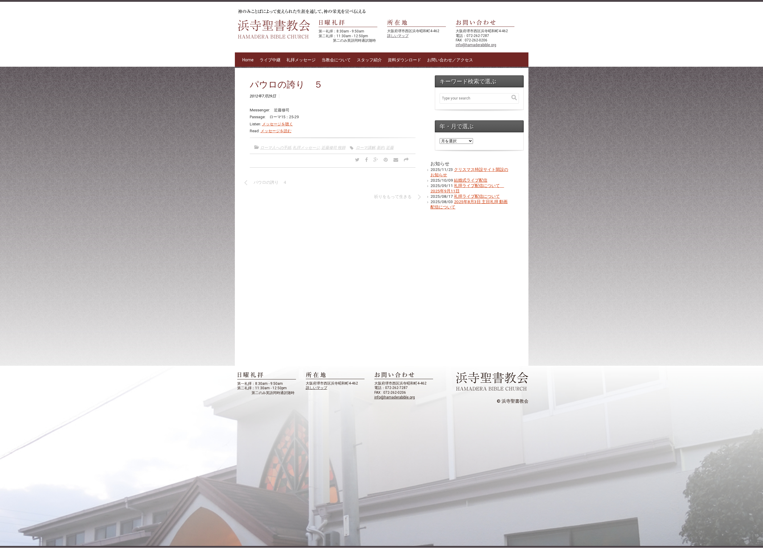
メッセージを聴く (277, 124)
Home (248, 59)
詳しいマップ (398, 36)
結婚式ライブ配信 (470, 180)
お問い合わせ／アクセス (450, 59)
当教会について (336, 59)
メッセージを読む (275, 131)
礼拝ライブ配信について (477, 196)
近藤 (390, 147)
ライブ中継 (270, 59)
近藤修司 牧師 (333, 147)
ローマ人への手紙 (275, 147)
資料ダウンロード (404, 59)
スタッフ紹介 (369, 59)
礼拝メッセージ (301, 59)
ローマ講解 (365, 147)
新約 (380, 147)
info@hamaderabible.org (476, 45)
